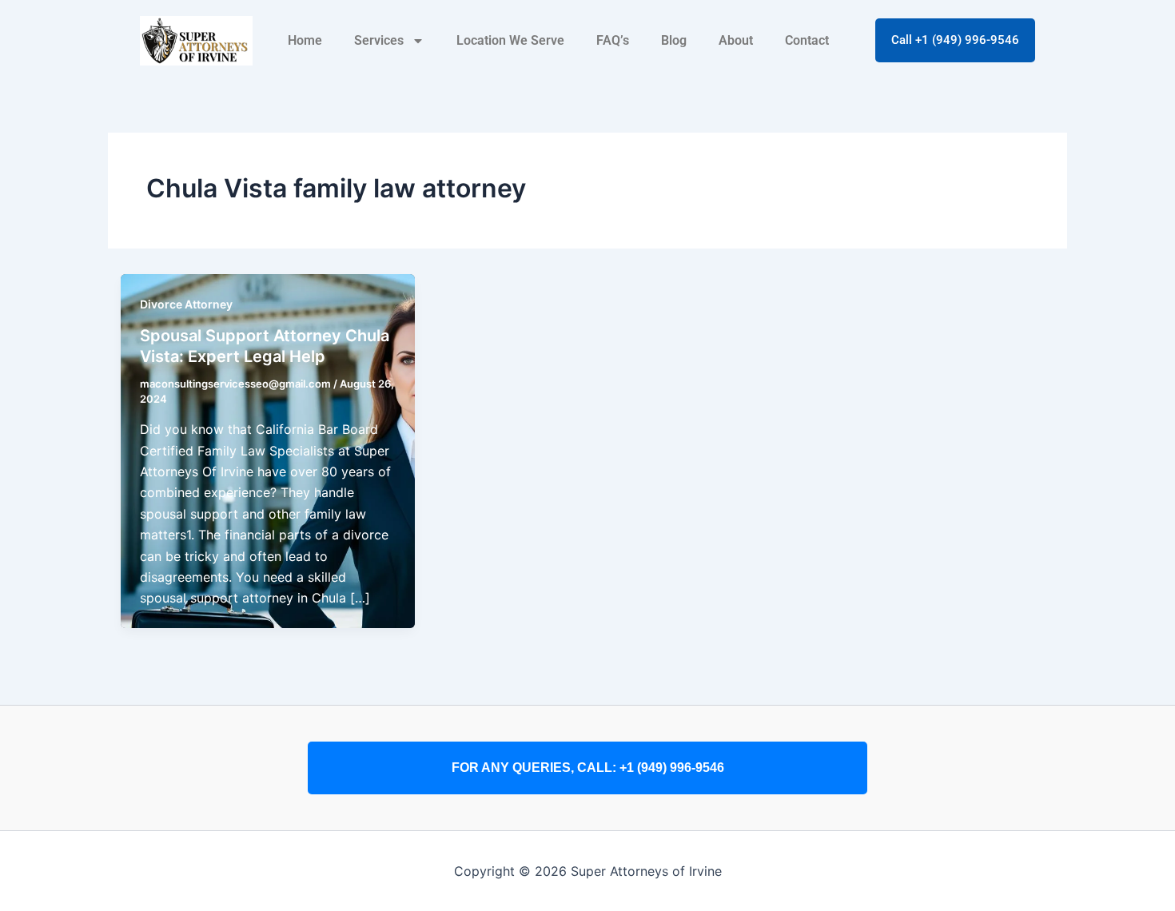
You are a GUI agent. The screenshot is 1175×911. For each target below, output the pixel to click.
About (736, 40)
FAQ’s (612, 40)
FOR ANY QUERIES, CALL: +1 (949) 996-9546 (588, 767)
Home (305, 40)
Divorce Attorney (186, 304)
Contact (807, 40)
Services (379, 40)
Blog (674, 40)
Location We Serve (510, 40)
